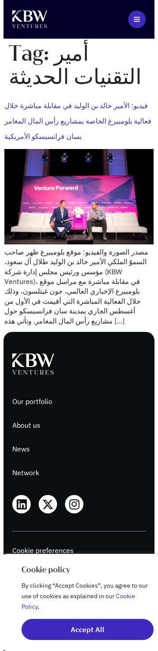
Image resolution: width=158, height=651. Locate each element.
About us (26, 425)
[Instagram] (74, 504)
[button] (137, 19)
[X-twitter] (48, 504)
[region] (79, 602)
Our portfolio (32, 401)
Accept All (87, 629)
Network (25, 472)
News (21, 448)
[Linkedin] (21, 504)
